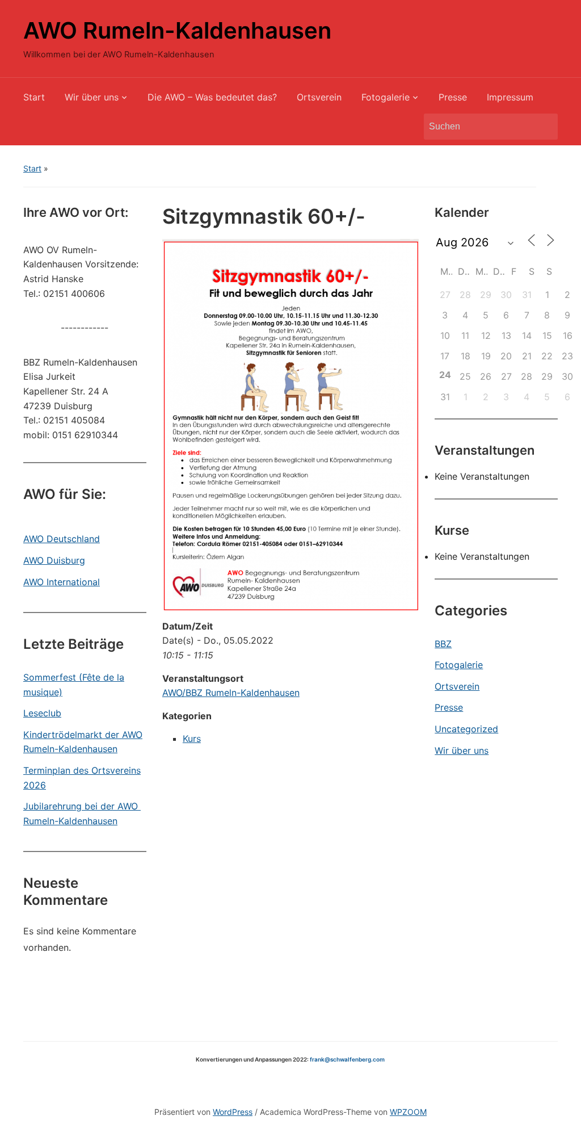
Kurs (192, 738)
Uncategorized (466, 729)
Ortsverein (319, 97)
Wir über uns (92, 97)
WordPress (232, 1112)
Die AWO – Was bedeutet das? (212, 97)
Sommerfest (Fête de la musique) (73, 685)
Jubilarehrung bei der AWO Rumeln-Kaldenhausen (82, 813)
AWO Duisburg (54, 560)
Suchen (543, 126)
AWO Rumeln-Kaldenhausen (177, 30)
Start (34, 97)
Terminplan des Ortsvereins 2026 (82, 778)
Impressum (510, 97)
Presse (453, 97)
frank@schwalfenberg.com (347, 1059)
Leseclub (42, 713)
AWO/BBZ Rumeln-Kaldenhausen (231, 692)
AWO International (61, 582)
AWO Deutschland (61, 538)
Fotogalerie (385, 97)
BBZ (443, 643)
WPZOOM (408, 1112)
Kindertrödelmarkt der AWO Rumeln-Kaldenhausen (82, 742)
